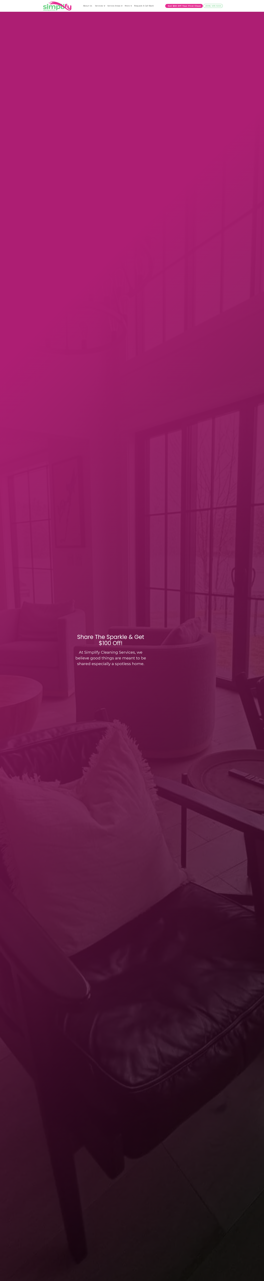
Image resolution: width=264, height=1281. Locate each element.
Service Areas (113, 6)
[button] (104, 6)
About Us (87, 6)
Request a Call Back (144, 6)
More (127, 6)
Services (99, 6)
